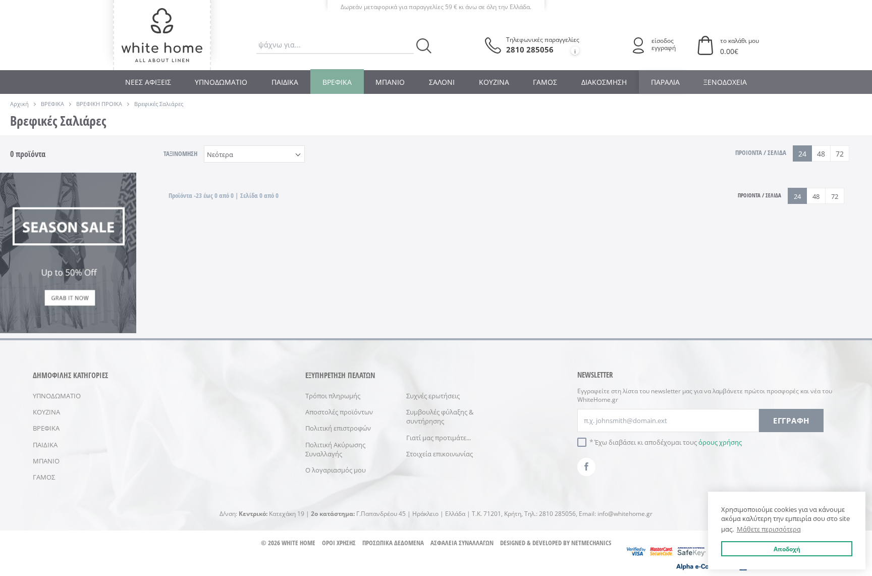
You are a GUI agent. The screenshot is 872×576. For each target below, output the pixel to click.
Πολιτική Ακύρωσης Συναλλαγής (335, 449)
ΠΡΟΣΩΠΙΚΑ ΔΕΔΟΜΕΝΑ (393, 542)
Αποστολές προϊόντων (339, 411)
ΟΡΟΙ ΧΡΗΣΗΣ (339, 542)
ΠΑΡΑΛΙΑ (665, 82)
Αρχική (19, 104)
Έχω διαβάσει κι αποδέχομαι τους (668, 442)
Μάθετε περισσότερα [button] (769, 529)
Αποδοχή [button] (787, 549)
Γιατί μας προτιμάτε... (438, 437)
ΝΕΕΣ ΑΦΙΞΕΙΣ (148, 82)
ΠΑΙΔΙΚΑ (284, 82)
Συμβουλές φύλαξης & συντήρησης (439, 416)
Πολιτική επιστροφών (338, 428)
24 (802, 154)
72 (840, 154)
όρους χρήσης (720, 442)
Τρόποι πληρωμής (332, 395)
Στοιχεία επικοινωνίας (439, 453)
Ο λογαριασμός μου (335, 470)
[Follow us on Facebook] (586, 467)
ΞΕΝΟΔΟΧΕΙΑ (725, 82)
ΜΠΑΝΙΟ (390, 82)
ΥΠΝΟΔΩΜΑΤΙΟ (221, 82)
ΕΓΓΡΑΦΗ (791, 420)
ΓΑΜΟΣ (545, 82)
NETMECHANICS (591, 542)
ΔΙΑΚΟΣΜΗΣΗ (604, 82)
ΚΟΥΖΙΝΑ (494, 82)
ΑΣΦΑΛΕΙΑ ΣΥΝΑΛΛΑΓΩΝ (462, 542)
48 (821, 154)
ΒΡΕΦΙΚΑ (337, 82)
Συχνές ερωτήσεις (433, 395)
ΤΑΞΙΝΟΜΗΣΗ (180, 153)
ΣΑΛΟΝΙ (442, 82)
